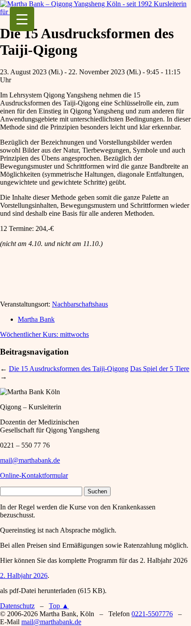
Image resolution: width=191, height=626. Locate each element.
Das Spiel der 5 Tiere (159, 368)
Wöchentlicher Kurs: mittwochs (44, 334)
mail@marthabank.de (30, 460)
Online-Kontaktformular (34, 475)
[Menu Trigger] (22, 19)
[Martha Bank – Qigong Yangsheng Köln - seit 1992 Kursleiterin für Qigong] (95, 12)
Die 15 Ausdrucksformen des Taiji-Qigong (68, 368)
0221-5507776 (152, 614)
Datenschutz (17, 606)
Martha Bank (36, 319)
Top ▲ (59, 606)
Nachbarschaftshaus (80, 304)
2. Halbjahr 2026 (24, 575)
